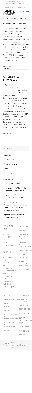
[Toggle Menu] (28, 12)
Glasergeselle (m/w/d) (12, 183)
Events (6, 168)
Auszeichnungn (10, 159)
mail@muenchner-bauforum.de (16, 3)
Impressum (24, 345)
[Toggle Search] (24, 12)
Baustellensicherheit (15, 23)
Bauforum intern (10, 164)
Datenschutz (16, 347)
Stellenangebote (10, 173)
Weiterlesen (6, 68)
